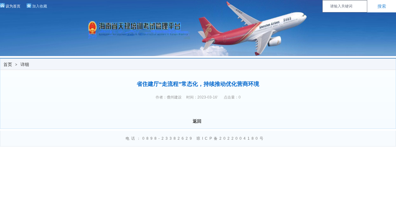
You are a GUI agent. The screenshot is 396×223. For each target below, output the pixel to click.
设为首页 (13, 6)
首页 (7, 64)
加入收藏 (39, 6)
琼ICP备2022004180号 (232, 138)
